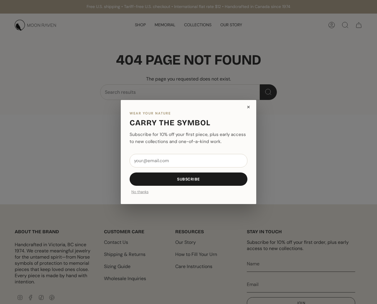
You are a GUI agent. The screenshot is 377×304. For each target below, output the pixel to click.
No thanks (139, 192)
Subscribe (188, 179)
